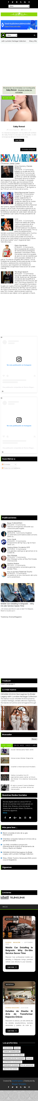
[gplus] (15, 818)
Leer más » (19, 140)
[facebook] (8, 2)
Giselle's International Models (23, 766)
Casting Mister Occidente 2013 (18, 547)
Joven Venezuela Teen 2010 (22, 749)
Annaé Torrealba (12, 1051)
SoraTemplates (17, 1081)
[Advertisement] (19, 63)
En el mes (19, 745)
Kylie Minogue (27, 1065)
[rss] (20, 2)
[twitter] (12, 2)
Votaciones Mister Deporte (22, 758)
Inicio (5, 813)
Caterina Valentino (14, 531)
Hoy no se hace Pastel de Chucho (19, 572)
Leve (16, 219)
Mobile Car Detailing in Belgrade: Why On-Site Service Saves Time (19, 950)
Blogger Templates (19, 1084)
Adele (29, 1058)
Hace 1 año (31, 745)
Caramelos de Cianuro (14, 1058)
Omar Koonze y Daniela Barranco (23, 167)
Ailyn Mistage (12, 555)
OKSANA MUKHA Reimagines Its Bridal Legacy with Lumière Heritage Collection (18, 853)
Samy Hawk (11, 539)
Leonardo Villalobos (13, 1055)
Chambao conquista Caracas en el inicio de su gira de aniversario (19, 840)
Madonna (8, 1048)
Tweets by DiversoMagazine (11, 617)
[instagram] (29, 2)
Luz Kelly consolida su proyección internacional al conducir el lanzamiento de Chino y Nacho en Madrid (18, 846)
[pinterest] (16, 2)
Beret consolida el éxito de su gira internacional (15, 834)
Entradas (6, 464)
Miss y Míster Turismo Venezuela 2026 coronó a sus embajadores (20, 859)
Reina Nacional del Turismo (25, 193)
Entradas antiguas (28, 149)
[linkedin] (20, 818)
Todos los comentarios (11, 468)
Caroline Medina (13, 563)
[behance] (24, 2)
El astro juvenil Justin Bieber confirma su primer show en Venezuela (22, 787)
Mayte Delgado (11, 1069)
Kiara (17, 1048)
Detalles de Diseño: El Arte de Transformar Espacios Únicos (19, 1014)
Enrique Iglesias (11, 1065)
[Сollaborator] (19, 25)
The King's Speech (21, 272)
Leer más (11, 967)
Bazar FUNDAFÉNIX (14, 523)
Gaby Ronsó (9, 98)
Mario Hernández (21, 245)
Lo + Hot (7, 745)
